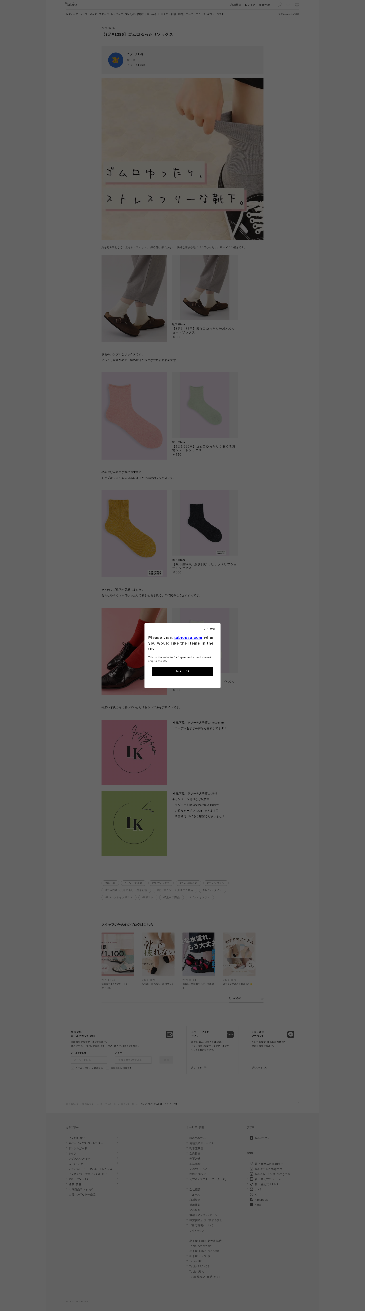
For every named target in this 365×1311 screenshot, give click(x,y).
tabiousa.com (188, 637)
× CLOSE (210, 629)
